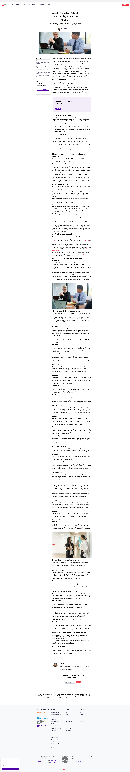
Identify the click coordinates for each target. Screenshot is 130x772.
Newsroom (82, 723)
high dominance (85, 240)
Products (11, 4)
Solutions (53, 709)
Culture (81, 714)
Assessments (18, 4)
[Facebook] (86, 658)
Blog (66, 712)
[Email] (88, 658)
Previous (36, 695)
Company (82, 709)
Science (48, 4)
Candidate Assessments (55, 712)
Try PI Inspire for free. (60, 200)
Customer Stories (83, 719)
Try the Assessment (43, 89)
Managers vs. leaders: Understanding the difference (42, 63)
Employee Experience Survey (56, 728)
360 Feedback (53, 730)
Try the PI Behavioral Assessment (78, 761)
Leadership (64, 9)
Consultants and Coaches (70, 735)
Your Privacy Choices (84, 767)
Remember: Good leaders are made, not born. (42, 76)
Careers (81, 712)
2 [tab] (65, 702)
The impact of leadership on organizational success (43, 73)
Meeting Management (54, 735)
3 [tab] (66, 702)
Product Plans (41, 761)
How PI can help (38, 77)
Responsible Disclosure (74, 767)
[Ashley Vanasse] (59, 29)
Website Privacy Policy (47, 767)
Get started (125, 4)
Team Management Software (56, 714)
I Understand (10, 768)
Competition (68, 732)
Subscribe (79, 682)
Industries (34, 4)
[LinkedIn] (84, 658)
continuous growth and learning (77, 254)
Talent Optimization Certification (71, 719)
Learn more (58, 108)
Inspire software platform (67, 648)
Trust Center (65, 767)
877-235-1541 (54, 760)
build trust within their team (73, 337)
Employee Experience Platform (56, 719)
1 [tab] (63, 702)
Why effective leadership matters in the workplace (42, 67)
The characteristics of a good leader (42, 69)
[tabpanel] (46, 695)
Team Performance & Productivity (56, 743)
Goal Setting (53, 732)
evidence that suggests (66, 236)
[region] (10, 764)
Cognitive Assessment (55, 723)
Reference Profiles (69, 721)
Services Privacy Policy (57, 767)
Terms (40, 767)
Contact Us (82, 721)
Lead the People (68, 728)
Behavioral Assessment (55, 721)
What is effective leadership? (41, 60)
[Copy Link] (90, 658)
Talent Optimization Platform (43, 709)
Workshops (67, 723)
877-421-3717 (53, 762)
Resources (41, 4)
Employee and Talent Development (57, 749)
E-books (67, 714)
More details (12, 766)
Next (93, 695)
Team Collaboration (54, 737)
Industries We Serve (69, 730)
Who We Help (27, 4)
